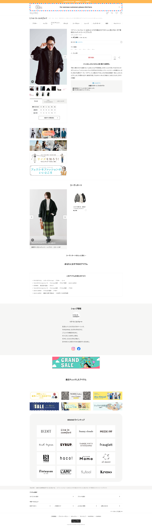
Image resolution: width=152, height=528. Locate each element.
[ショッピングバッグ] (121, 13)
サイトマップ (83, 516)
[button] (65, 57)
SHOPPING (90, 516)
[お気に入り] (116, 13)
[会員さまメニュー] (107, 13)
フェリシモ (32, 488)
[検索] (112, 13)
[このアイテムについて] (121, 42)
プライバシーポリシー (64, 516)
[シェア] (119, 57)
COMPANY (98, 516)
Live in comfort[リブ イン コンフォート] (45, 488)
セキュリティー (74, 516)
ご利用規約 (53, 516)
